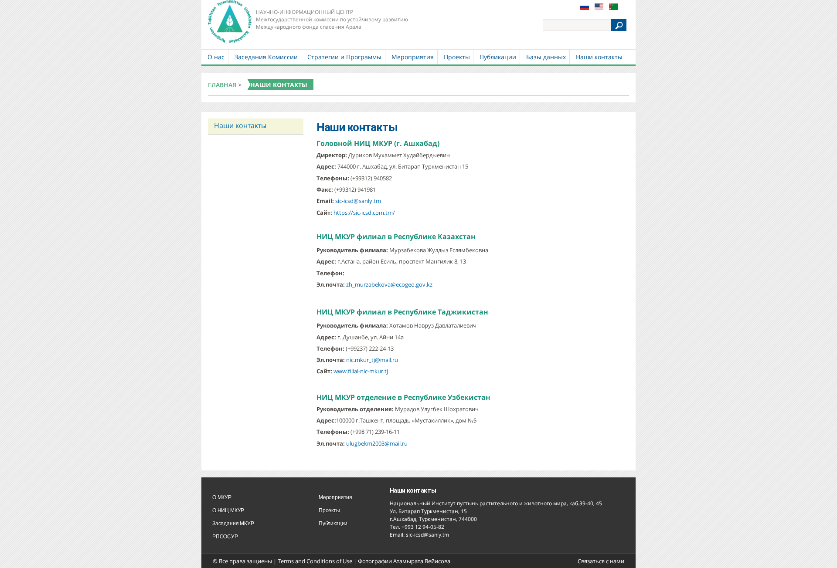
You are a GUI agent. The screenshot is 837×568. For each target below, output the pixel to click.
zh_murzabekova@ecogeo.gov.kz (389, 284)
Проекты (457, 57)
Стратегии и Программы (344, 57)
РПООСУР (225, 537)
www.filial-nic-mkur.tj (360, 371)
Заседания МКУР (233, 524)
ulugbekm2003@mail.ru (377, 443)
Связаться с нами (601, 561)
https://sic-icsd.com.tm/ (364, 212)
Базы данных (546, 57)
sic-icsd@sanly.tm (358, 201)
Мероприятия (412, 57)
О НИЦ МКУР (228, 510)
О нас (216, 57)
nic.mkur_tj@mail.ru (372, 360)
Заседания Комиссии (266, 57)
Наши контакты (599, 57)
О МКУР (221, 497)
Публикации (498, 57)
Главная (222, 85)
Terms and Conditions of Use (315, 561)
